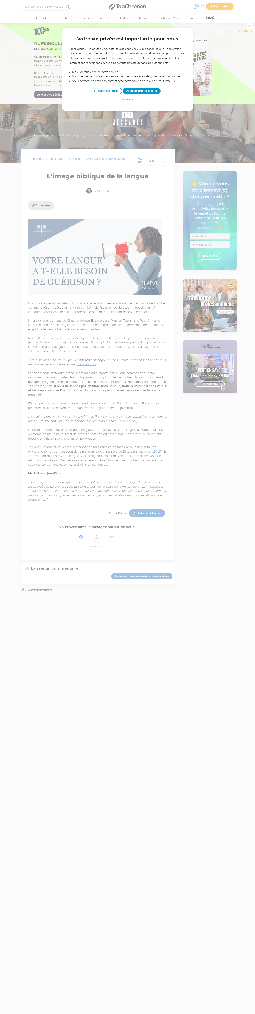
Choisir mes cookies (108, 91)
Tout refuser (127, 99)
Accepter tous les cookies (141, 91)
